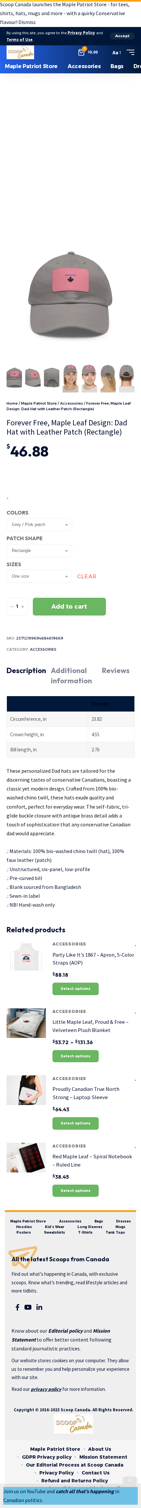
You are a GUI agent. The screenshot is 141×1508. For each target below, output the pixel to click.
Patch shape (25, 538)
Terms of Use (19, 39)
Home (12, 403)
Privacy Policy (81, 32)
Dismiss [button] (27, 22)
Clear (86, 576)
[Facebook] (17, 1307)
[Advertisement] (70, 147)
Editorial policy (65, 1330)
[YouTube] (28, 1307)
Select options (76, 988)
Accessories (71, 403)
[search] (104, 52)
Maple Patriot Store (39, 403)
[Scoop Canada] (20, 52)
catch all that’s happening (85, 1491)
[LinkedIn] (39, 1307)
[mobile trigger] (128, 52)
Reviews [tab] (116, 670)
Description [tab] (26, 670)
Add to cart (69, 606)
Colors (18, 512)
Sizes (14, 564)
